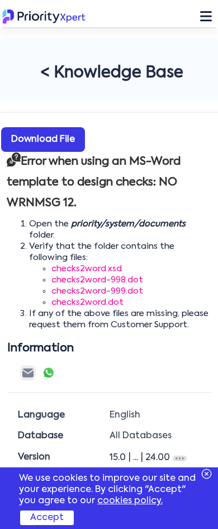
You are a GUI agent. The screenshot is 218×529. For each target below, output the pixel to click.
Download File (43, 139)
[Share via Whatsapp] (48, 372)
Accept (47, 517)
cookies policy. (130, 500)
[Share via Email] (28, 372)
